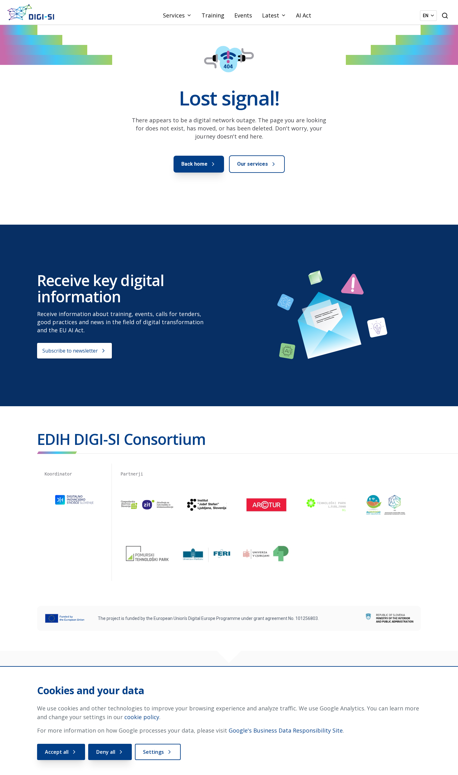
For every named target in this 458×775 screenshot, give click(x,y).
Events (243, 15)
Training (213, 15)
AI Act (303, 15)
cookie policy (141, 717)
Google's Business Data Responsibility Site (286, 730)
